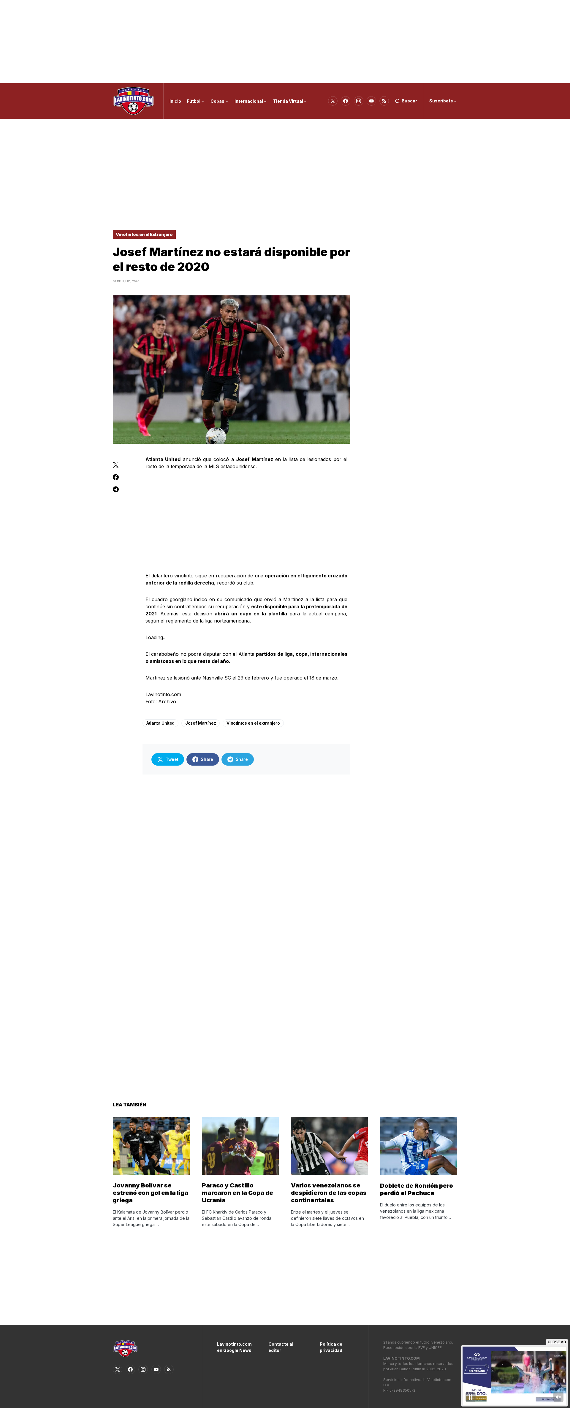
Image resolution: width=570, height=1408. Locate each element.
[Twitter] (333, 101)
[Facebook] (345, 101)
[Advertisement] (285, 41)
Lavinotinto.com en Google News (234, 1347)
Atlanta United (160, 723)
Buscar (409, 100)
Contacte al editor (280, 1347)
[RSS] (384, 101)
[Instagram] (358, 101)
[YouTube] (371, 101)
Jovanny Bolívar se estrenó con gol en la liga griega (150, 1193)
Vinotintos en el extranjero (253, 723)
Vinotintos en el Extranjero (144, 234)
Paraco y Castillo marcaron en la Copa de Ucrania (237, 1193)
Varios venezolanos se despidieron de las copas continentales (329, 1193)
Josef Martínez (200, 723)
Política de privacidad (331, 1347)
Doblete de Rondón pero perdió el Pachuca (416, 1189)
